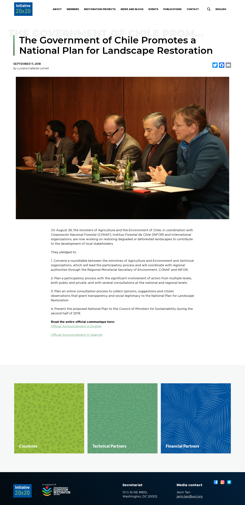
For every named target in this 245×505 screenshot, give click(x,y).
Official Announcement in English (76, 326)
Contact (193, 9)
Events (153, 9)
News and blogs (132, 9)
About (57, 9)
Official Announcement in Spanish (77, 335)
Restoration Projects (100, 9)
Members (73, 9)
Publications (172, 9)
